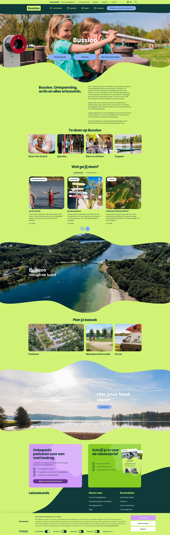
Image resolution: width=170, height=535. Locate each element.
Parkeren (100, 8)
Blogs (91, 510)
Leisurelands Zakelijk (127, 497)
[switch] (64, 531)
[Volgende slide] (87, 228)
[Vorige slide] (82, 228)
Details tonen (107, 531)
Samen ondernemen (127, 506)
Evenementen (91, 173)
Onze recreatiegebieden (97, 497)
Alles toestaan (143, 517)
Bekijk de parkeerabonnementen (121, 8)
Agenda (73, 8)
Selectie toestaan (143, 523)
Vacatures (123, 501)
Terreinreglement (126, 510)
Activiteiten (57, 8)
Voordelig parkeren (95, 506)
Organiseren (104, 407)
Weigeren (143, 529)
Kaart (86, 8)
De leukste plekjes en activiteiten (100, 501)
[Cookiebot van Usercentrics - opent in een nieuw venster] (23, 531)
